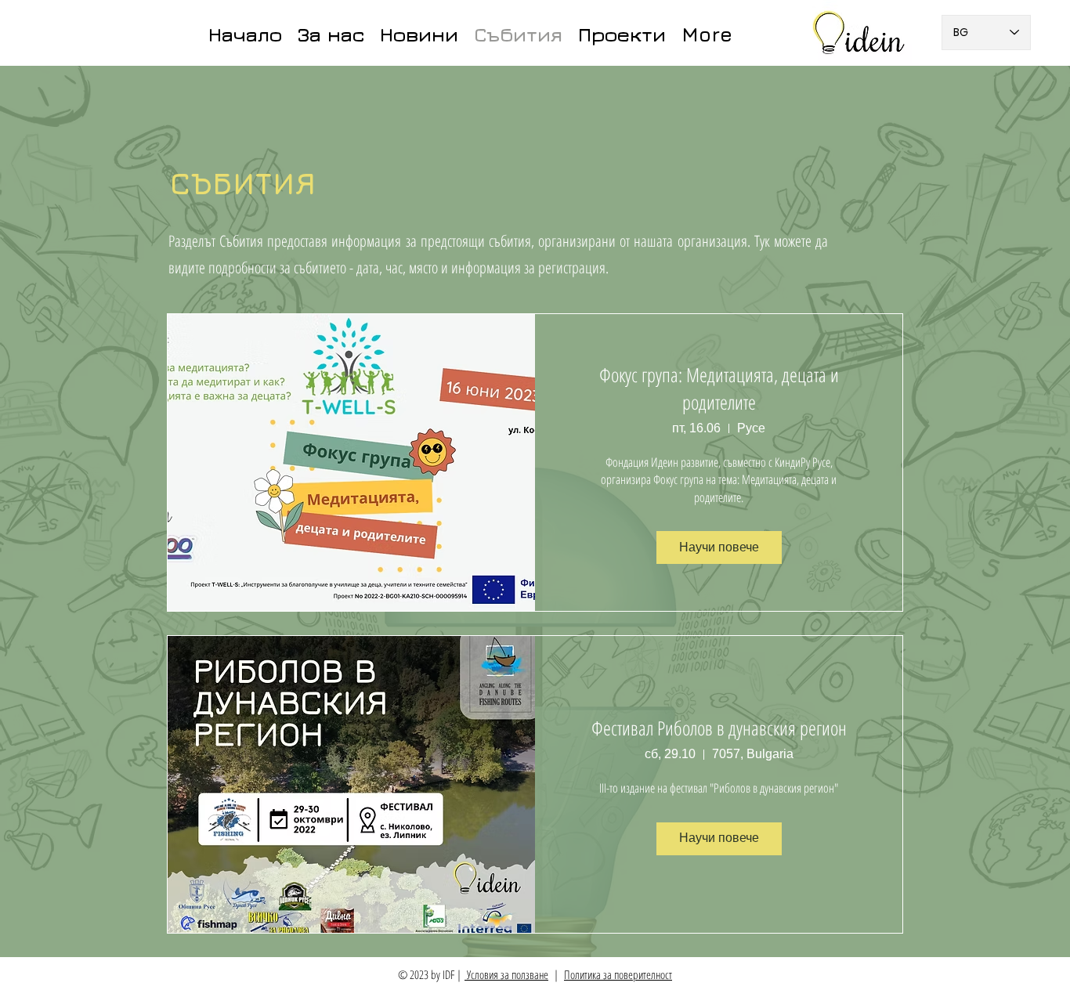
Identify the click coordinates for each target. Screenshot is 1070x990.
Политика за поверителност (618, 974)
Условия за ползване (506, 974)
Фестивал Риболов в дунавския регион (719, 727)
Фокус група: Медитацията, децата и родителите (719, 388)
